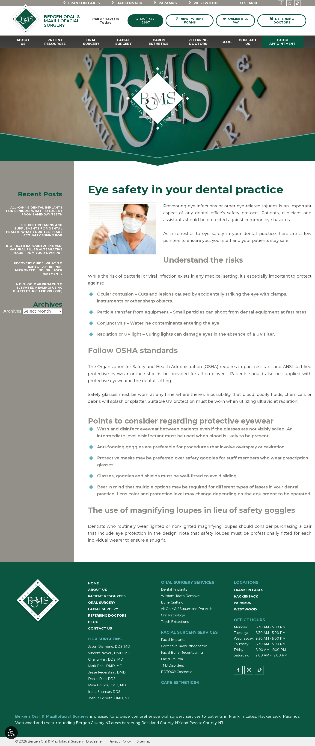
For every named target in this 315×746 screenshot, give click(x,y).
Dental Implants (174, 589)
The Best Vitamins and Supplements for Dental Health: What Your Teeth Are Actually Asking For (34, 230)
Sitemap (143, 741)
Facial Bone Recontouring (182, 652)
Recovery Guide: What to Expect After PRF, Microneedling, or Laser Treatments (38, 268)
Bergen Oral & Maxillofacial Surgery (52, 716)
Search (252, 3)
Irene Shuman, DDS (104, 692)
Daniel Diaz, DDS (102, 679)
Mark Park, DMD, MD (105, 666)
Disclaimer (94, 741)
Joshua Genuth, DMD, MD (109, 698)
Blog (226, 42)
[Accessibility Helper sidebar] (11, 732)
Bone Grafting (172, 602)
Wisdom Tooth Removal (180, 596)
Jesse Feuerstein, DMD (107, 672)
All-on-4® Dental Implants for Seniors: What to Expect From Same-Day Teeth (34, 211)
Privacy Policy (120, 741)
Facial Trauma (172, 659)
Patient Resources (107, 596)
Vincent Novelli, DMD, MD (109, 653)
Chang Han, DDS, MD (105, 659)
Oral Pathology (173, 615)
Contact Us (100, 628)
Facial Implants (173, 640)
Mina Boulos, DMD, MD (107, 685)
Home (93, 583)
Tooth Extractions (175, 622)
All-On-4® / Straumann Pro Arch (186, 609)
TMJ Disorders (172, 665)
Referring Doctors (107, 615)
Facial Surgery (103, 609)
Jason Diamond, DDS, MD (109, 646)
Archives (12, 311)
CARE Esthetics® (180, 682)
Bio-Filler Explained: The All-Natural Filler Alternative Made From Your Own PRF (34, 249)
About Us (97, 590)
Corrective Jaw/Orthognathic (184, 646)
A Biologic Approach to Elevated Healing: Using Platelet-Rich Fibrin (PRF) (37, 287)
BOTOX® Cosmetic (176, 672)
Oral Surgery (101, 603)
